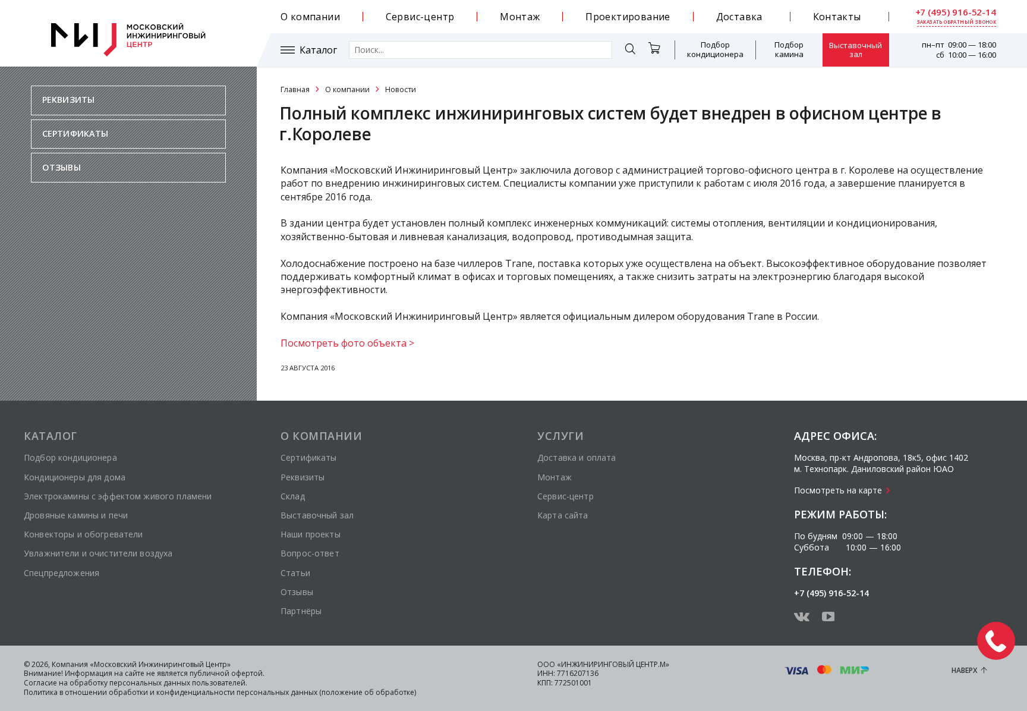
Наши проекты (311, 534)
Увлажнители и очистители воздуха (98, 553)
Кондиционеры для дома (74, 477)
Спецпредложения (61, 572)
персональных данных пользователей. (178, 683)
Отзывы (61, 167)
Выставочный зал (855, 49)
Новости (400, 89)
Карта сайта (562, 515)
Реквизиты (68, 99)
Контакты (837, 16)
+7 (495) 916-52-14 (956, 12)
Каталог (318, 50)
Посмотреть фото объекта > (347, 343)
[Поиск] (630, 51)
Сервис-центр (420, 16)
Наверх (964, 670)
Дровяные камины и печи (76, 515)
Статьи (295, 572)
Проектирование (627, 16)
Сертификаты (75, 133)
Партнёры (301, 610)
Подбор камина (789, 49)
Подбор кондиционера (715, 49)
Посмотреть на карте (838, 490)
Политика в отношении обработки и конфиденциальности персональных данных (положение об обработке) (220, 692)
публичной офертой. (227, 673)
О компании (310, 16)
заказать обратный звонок (957, 22)
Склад (293, 496)
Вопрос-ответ (310, 553)
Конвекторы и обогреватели (83, 534)
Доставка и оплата (576, 457)
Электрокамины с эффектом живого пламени (118, 496)
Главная (295, 89)
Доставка (739, 16)
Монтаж (520, 16)
